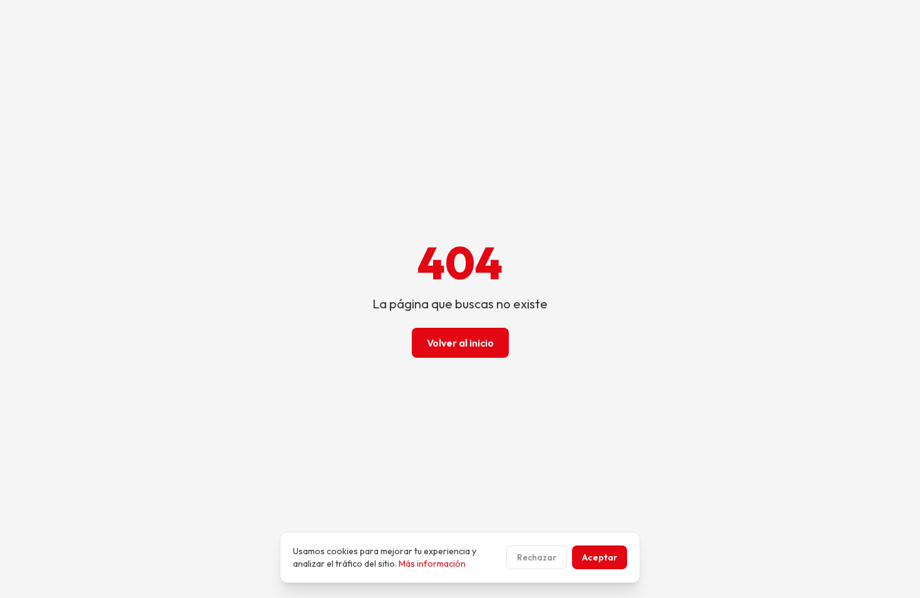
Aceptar (599, 557)
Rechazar (536, 557)
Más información (432, 563)
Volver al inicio (460, 343)
